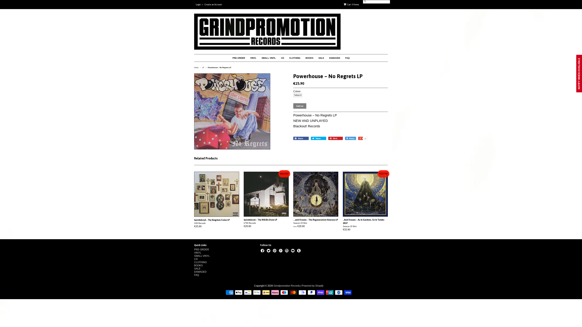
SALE (321, 58)
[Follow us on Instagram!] (287, 251)
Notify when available (579, 73)
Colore (297, 91)
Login (198, 4)
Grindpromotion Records (287, 285)
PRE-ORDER (238, 58)
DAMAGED (334, 58)
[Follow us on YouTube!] (293, 251)
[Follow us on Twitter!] (269, 251)
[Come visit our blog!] (299, 251)
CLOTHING (294, 58)
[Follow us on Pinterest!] (275, 251)
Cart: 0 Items (353, 4)
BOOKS (309, 58)
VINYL (253, 58)
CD (282, 58)
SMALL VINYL (269, 58)
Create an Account (213, 4)
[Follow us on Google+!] (281, 251)
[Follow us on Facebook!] (263, 251)
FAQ (347, 58)
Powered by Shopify (312, 285)
